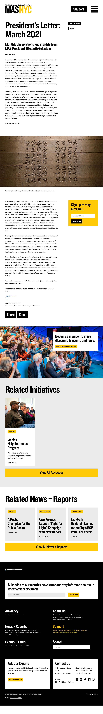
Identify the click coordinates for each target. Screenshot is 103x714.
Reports (11, 512)
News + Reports (16, 627)
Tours (14, 646)
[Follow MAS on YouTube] (77, 679)
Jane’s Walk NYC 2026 (23, 646)
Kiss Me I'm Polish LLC (16, 698)
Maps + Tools (9, 632)
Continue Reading (11, 123)
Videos (70, 619)
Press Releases (9, 635)
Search (58, 642)
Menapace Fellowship (59, 619)
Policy (72, 29)
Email (22, 315)
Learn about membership (64, 346)
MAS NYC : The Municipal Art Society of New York (28, 8)
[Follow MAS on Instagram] (93, 679)
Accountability (75, 615)
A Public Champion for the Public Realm (19, 523)
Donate (55, 630)
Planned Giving (57, 632)
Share (11, 315)
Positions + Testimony (32, 632)
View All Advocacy (51, 473)
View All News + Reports (51, 547)
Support (78, 9)
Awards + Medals (58, 617)
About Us (59, 611)
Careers (61, 615)
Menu (94, 9)
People (55, 615)
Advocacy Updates (20, 630)
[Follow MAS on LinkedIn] (81, 679)
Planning (12, 432)
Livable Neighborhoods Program (18, 443)
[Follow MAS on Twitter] (85, 679)
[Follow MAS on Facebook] (89, 679)
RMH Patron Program (79, 630)
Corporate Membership (70, 632)
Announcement (75, 24)
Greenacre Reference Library (73, 617)
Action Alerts (9, 630)
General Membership (65, 630)
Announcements (32, 630)
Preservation (21, 615)
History (67, 615)
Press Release (45, 512)
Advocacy (11, 611)
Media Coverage (19, 632)
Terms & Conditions (92, 694)
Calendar (8, 646)
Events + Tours (15, 642)
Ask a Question (14, 680)
